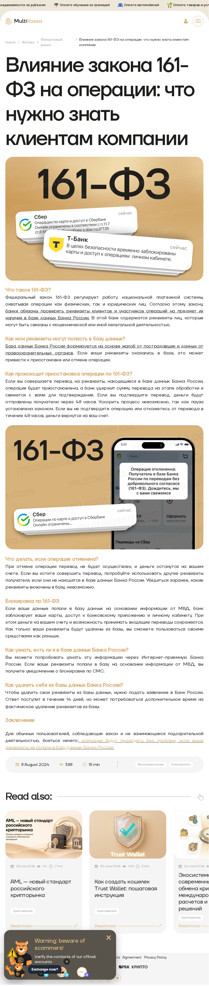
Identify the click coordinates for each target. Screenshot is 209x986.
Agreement (131, 957)
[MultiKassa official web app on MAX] (83, 972)
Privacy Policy (155, 957)
